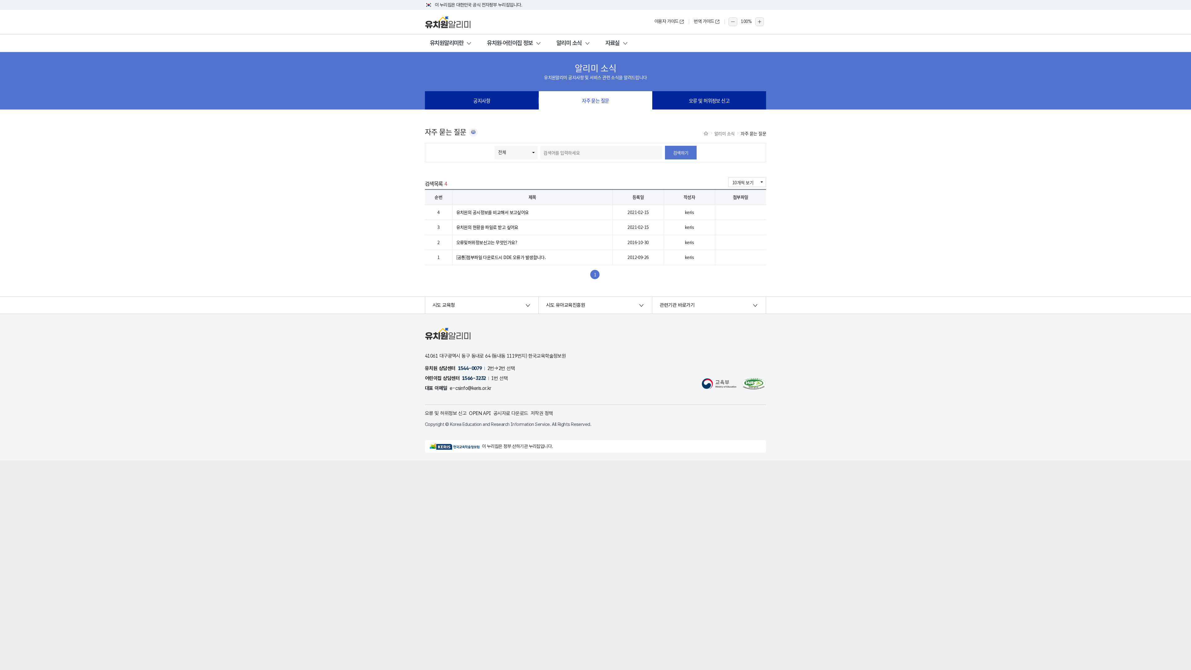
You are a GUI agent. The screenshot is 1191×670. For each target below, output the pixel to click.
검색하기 (681, 153)
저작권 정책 (542, 413)
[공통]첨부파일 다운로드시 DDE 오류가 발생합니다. (501, 257)
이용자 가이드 (666, 21)
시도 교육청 (444, 305)
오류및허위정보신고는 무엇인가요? (486, 242)
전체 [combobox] (502, 152)
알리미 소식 (569, 43)
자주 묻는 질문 (595, 100)
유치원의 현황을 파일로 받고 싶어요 (487, 227)
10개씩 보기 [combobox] (742, 182)
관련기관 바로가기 (677, 305)
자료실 (612, 43)
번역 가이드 (704, 21)
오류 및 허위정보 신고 (709, 100)
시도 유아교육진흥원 (565, 305)
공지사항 (481, 100)
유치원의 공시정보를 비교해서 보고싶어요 (492, 212)
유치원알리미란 (446, 43)
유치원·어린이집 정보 (510, 43)
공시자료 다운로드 (510, 413)
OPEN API (480, 413)
